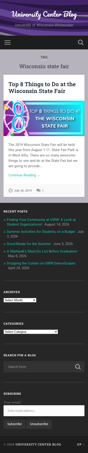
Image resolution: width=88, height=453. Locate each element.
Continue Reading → (24, 175)
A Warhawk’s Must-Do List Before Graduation (42, 251)
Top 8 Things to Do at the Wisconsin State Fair (42, 87)
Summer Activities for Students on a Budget (41, 232)
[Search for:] (44, 366)
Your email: (12, 402)
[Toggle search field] (81, 42)
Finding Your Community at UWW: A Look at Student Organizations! (41, 222)
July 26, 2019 (23, 190)
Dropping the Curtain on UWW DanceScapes (41, 263)
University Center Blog (44, 14)
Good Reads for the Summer (29, 244)
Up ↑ (80, 444)
